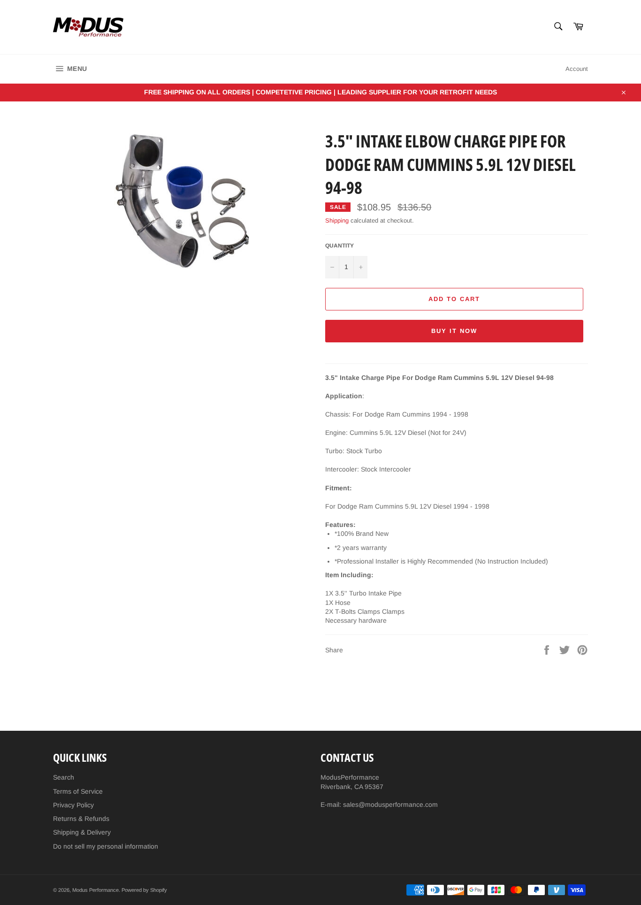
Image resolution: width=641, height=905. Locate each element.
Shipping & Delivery (82, 832)
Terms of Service (78, 791)
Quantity (339, 245)
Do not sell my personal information (105, 846)
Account (576, 68)
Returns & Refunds (81, 818)
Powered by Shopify (144, 890)
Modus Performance (95, 890)
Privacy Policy (73, 805)
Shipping (337, 220)
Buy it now (454, 330)
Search (63, 777)
